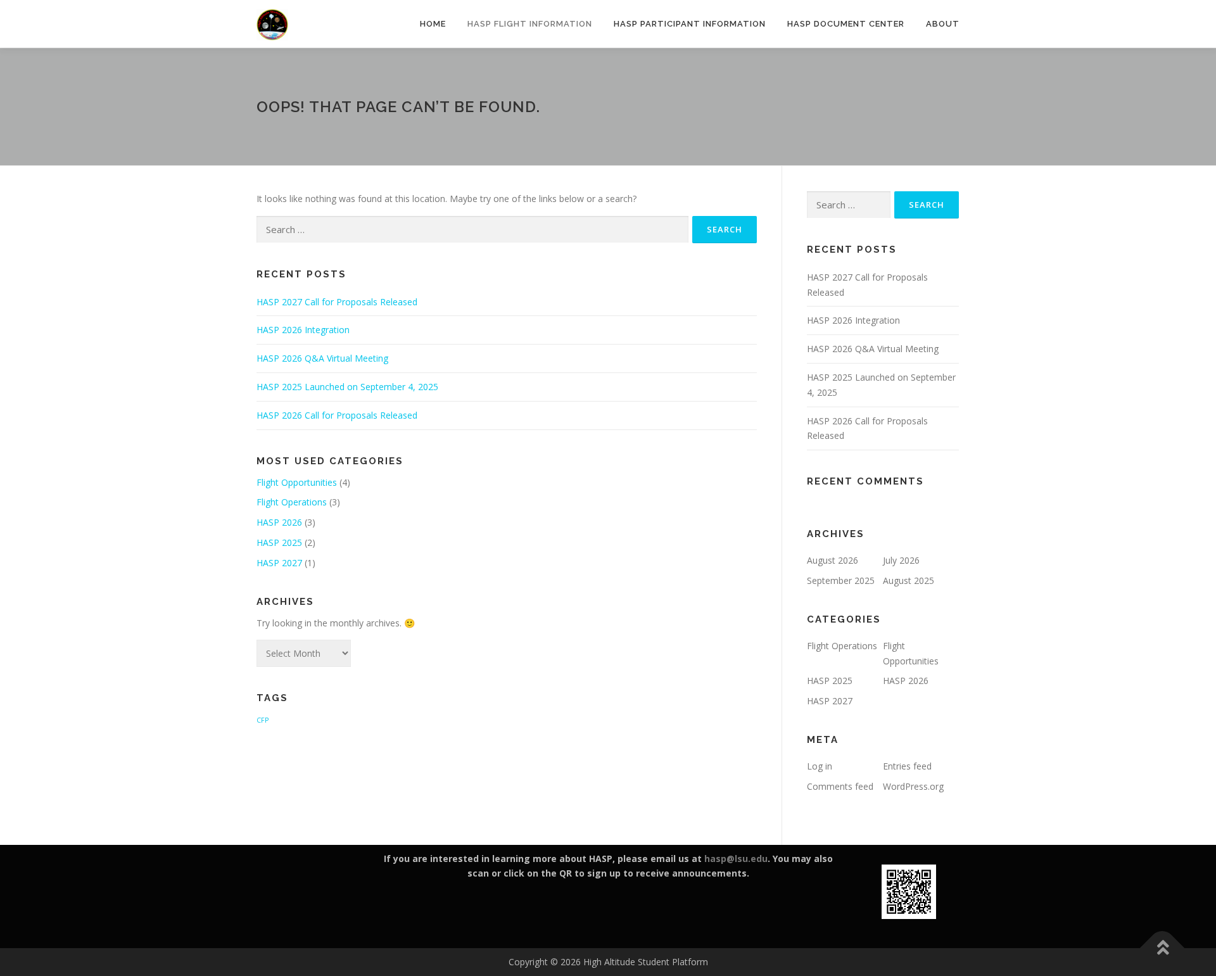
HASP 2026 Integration (303, 330)
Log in (819, 766)
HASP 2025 (279, 542)
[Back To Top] (1162, 948)
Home (433, 24)
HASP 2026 (279, 522)
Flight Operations (291, 502)
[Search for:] (472, 229)
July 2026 (901, 560)
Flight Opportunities (296, 482)
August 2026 (832, 560)
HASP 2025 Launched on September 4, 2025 (347, 387)
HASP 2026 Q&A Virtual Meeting (322, 358)
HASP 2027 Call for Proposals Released (336, 302)
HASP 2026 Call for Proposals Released (336, 415)
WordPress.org (913, 786)
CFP (262, 720)
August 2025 (908, 580)
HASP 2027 (279, 563)
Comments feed (840, 786)
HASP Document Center (845, 24)
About (943, 24)
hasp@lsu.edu (736, 858)
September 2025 (841, 580)
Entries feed (907, 766)
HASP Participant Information (690, 24)
